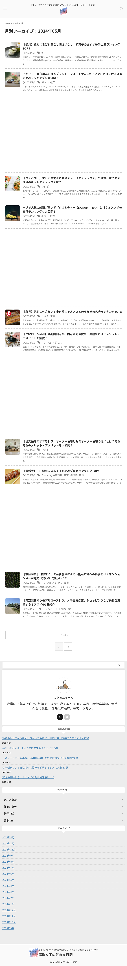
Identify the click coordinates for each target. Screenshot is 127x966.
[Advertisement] (63, 134)
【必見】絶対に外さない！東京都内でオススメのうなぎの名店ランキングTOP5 (72, 312)
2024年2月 (8, 898)
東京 (52, 316)
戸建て (59, 342)
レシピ (45, 186)
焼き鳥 (74, 475)
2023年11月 (9, 916)
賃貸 (66, 582)
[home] (67, 717)
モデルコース (50, 609)
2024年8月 (8, 861)
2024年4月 (8, 886)
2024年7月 (8, 867)
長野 (70, 609)
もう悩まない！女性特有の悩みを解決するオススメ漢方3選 (35, 767)
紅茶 (52, 82)
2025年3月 (8, 843)
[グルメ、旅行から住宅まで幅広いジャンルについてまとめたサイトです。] (63, 12)
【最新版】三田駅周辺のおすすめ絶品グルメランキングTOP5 (61, 471)
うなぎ (45, 316)
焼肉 (81, 475)
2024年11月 (9, 849)
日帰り (62, 609)
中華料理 (57, 475)
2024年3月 (8, 892)
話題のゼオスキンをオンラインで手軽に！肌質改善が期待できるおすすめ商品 (45, 738)
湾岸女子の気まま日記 (56, 954)
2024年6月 (8, 874)
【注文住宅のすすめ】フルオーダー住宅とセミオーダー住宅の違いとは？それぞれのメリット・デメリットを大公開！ (71, 443)
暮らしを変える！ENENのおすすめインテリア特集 (30, 748)
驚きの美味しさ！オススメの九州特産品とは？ (28, 777)
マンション (47, 342)
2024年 (15, 23)
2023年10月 (9, 922)
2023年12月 (9, 910)
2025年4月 (8, 837)
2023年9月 (8, 928)
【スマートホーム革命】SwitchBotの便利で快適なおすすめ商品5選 (40, 758)
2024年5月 (8, 880)
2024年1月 (8, 904)
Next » (64, 634)
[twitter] (60, 717)
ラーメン (46, 475)
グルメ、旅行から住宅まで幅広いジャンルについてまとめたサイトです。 (69, 950)
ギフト (45, 53)
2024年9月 (8, 855)
